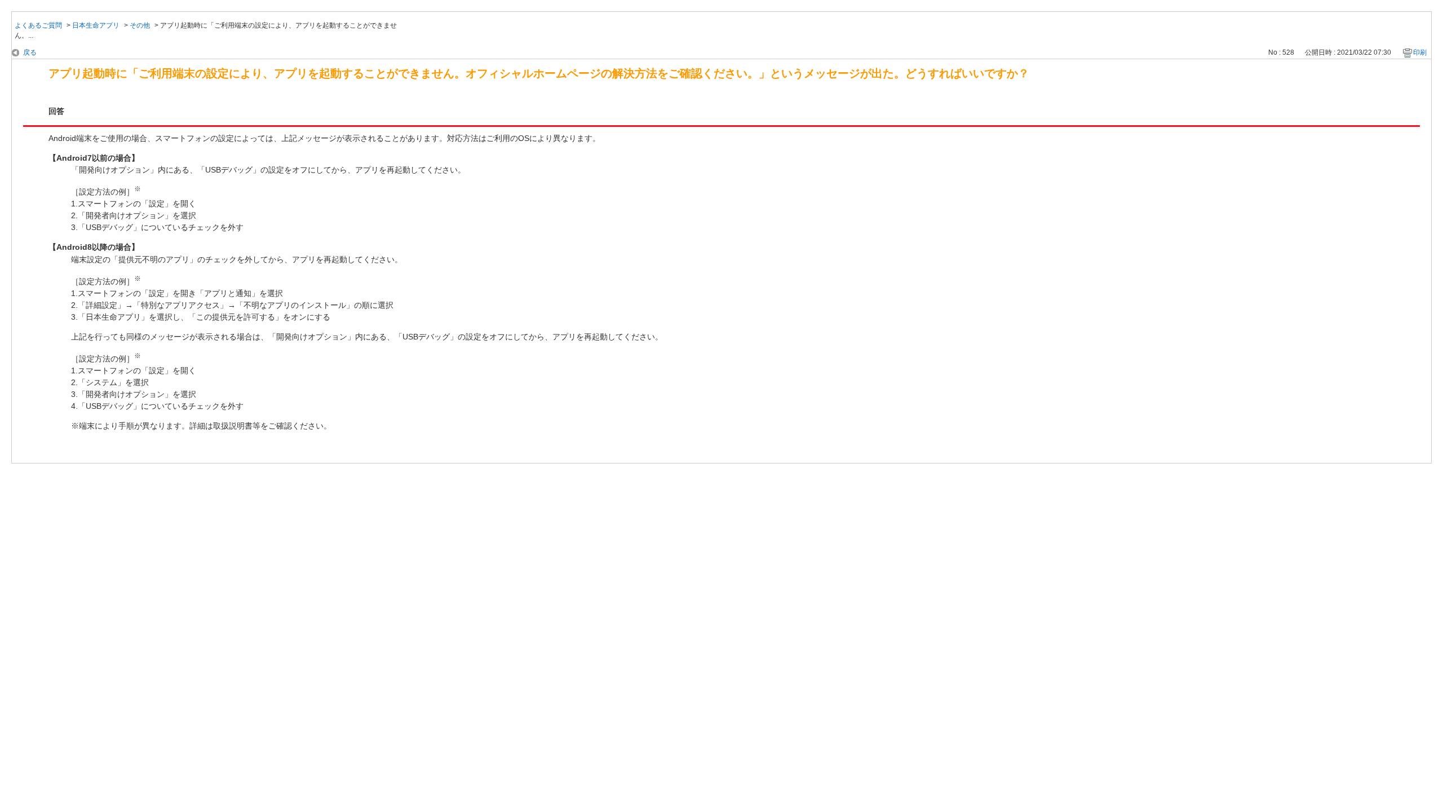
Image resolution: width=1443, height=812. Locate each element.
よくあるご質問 (38, 25)
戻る (30, 52)
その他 (140, 25)
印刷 (1420, 52)
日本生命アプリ (95, 25)
